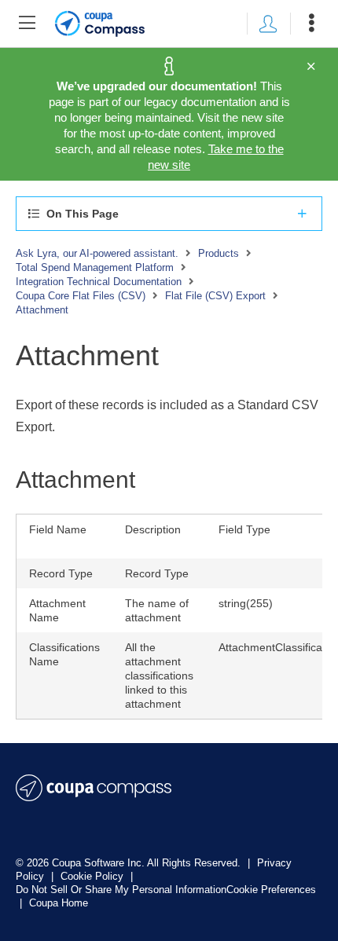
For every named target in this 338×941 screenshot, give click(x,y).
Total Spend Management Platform (95, 267)
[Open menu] (311, 23)
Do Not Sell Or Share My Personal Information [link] (121, 889)
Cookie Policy (94, 876)
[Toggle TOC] (27, 23)
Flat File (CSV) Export (215, 296)
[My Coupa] (268, 23)
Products (218, 253)
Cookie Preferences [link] (271, 889)
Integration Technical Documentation (99, 281)
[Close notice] (310, 67)
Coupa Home (58, 903)
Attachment (42, 310)
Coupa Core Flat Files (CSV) (80, 296)
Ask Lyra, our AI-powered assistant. (97, 253)
